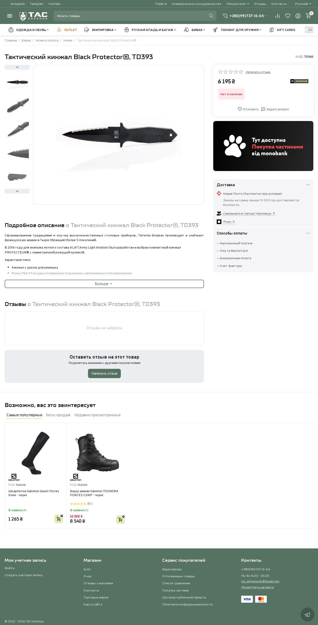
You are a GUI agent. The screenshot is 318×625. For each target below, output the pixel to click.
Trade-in (161, 3)
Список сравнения (176, 583)
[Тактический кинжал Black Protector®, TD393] (118, 135)
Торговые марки (96, 597)
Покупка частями (175, 590)
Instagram (17, 3)
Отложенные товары (178, 576)
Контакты (279, 3)
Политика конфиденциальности (187, 604)
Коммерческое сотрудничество (196, 3)
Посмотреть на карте (257, 587)
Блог (87, 569)
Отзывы (260, 3)
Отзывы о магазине (98, 583)
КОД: (299, 57)
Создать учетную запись (24, 575)
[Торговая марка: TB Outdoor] (299, 81)
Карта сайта (93, 604)
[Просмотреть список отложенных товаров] (288, 16)
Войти (9, 568)
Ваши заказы (172, 569)
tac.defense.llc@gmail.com (260, 581)
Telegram (36, 3)
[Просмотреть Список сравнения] (277, 16)
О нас (88, 576)
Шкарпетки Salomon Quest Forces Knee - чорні (33, 493)
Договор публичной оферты (184, 597)
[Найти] (211, 16)
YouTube (54, 3)
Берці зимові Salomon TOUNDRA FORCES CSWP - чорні (94, 493)
